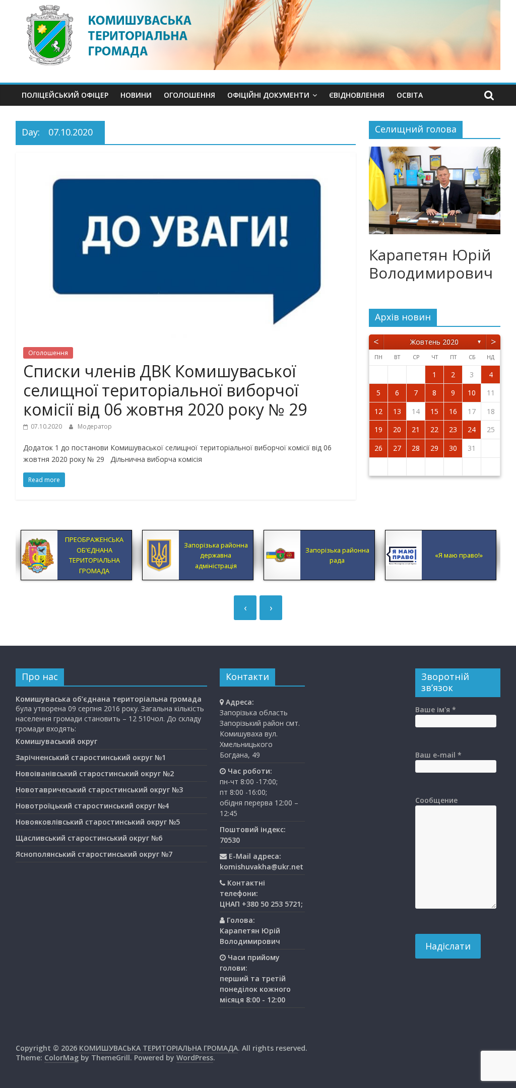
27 (397, 448)
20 (397, 429)
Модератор (95, 426)
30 (453, 448)
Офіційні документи (268, 95)
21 (416, 429)
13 (397, 411)
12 (378, 411)
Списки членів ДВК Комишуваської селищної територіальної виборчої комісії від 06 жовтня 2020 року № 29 (165, 390)
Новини (136, 95)
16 (453, 411)
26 (378, 448)
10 (472, 392)
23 (453, 429)
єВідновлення (356, 95)
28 (416, 448)
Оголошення (189, 95)
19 (378, 429)
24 (472, 429)
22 (434, 429)
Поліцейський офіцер (65, 95)
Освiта (410, 95)
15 (434, 411)
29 (434, 448)
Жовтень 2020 (434, 342)
